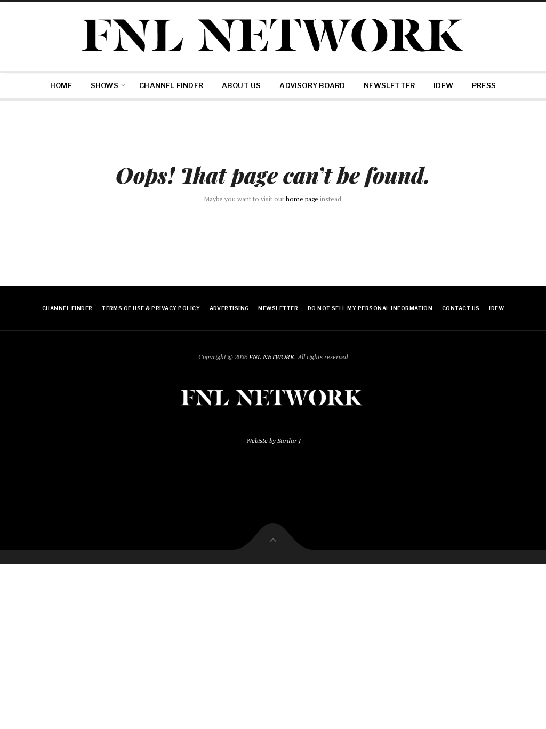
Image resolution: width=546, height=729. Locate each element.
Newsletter (389, 85)
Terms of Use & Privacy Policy (151, 308)
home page (302, 198)
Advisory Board (312, 85)
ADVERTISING (229, 308)
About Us (241, 85)
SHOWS (104, 85)
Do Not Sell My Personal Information (370, 308)
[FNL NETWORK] (273, 34)
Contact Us (461, 308)
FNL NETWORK (271, 356)
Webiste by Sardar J (273, 440)
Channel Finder (171, 85)
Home (61, 85)
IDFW (443, 85)
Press (484, 85)
